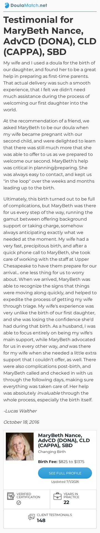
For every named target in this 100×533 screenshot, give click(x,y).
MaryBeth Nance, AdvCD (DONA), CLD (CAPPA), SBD (64, 440)
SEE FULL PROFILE (65, 473)
